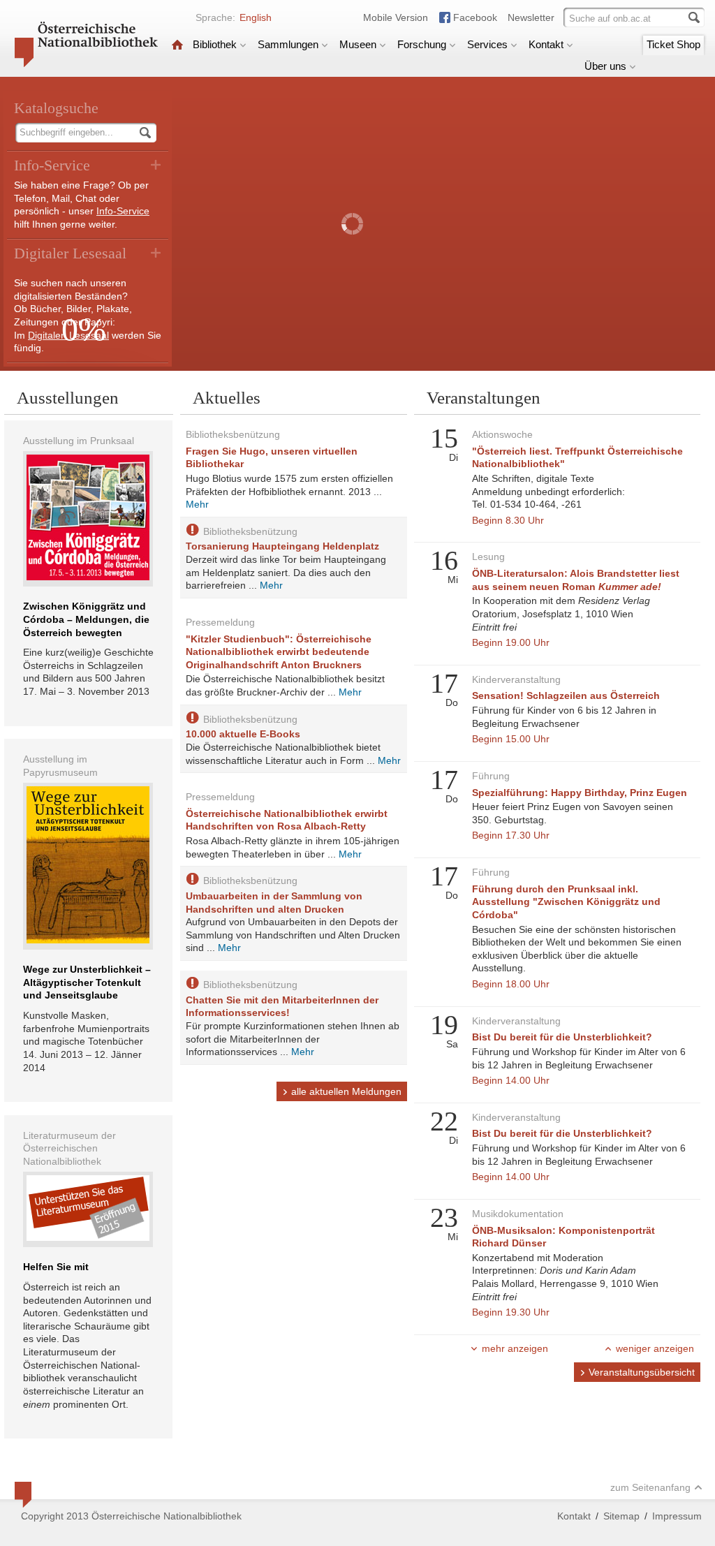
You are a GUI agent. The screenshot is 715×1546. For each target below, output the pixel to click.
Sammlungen (288, 44)
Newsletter (531, 17)
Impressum (677, 1516)
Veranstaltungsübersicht (642, 1372)
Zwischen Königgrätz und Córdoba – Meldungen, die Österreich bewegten (86, 619)
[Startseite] (177, 44)
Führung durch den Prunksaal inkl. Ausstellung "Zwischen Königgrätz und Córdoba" (566, 901)
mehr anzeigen (515, 1348)
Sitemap (621, 1516)
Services (487, 44)
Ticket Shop (673, 44)
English (255, 17)
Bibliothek (215, 44)
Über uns (605, 66)
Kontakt (546, 44)
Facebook (475, 17)
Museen (357, 44)
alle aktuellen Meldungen (346, 1091)
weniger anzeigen (655, 1348)
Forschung (421, 44)
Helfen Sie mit (56, 1266)
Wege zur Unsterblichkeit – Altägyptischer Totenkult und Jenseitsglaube (87, 982)
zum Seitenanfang (650, 1487)
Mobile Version (395, 17)
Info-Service (122, 210)
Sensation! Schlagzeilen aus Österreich (566, 695)
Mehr (197, 504)
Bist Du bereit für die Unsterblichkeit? (562, 1037)
